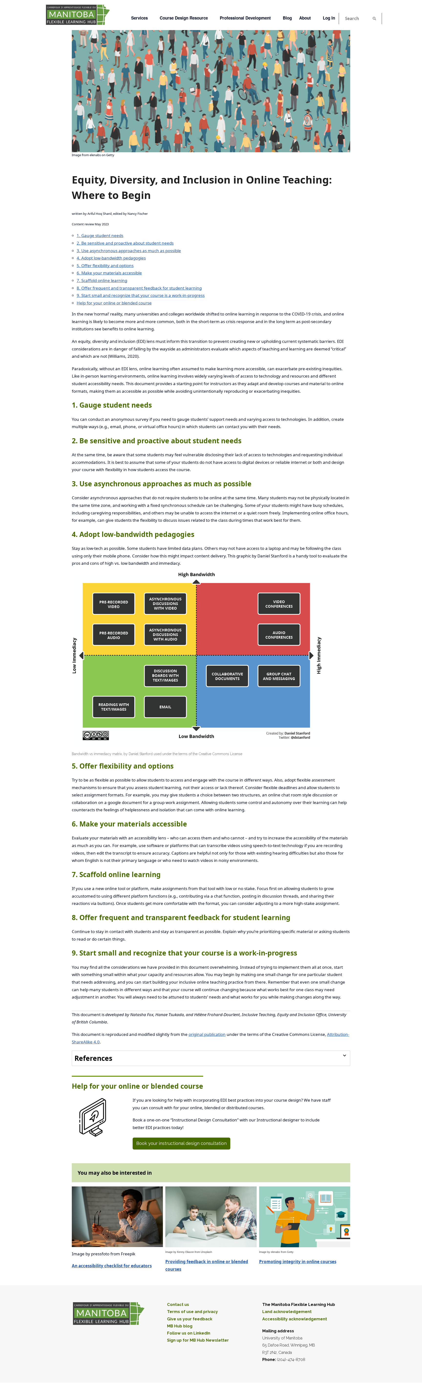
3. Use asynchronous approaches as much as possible (129, 250)
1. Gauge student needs (100, 235)
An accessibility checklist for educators (112, 1266)
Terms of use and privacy (192, 1311)
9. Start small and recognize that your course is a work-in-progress (141, 295)
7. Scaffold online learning (102, 280)
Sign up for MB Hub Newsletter (198, 1340)
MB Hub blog (179, 1326)
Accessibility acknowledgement (294, 1319)
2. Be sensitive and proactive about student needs (125, 243)
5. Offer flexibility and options (105, 265)
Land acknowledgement (287, 1311)
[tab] (211, 1058)
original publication (207, 1034)
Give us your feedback (189, 1319)
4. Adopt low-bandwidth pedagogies (111, 258)
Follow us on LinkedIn (188, 1333)
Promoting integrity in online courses (297, 1261)
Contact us (178, 1304)
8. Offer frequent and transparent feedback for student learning (139, 288)
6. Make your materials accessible (109, 273)
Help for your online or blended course (114, 303)
